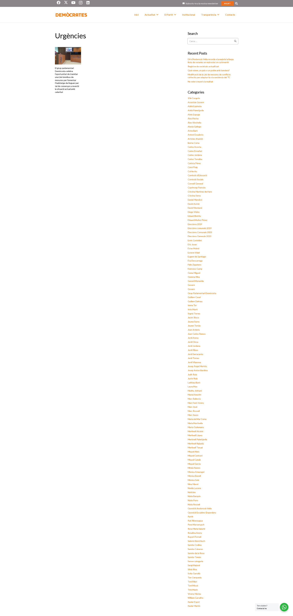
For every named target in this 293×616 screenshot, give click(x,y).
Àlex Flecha (193, 118)
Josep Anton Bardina (198, 370)
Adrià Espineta (195, 106)
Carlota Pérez (194, 163)
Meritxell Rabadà (196, 443)
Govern (191, 285)
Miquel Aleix (193, 451)
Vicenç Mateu (194, 593)
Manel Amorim (194, 394)
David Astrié (193, 204)
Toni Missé (193, 585)
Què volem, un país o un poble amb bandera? (209, 70)
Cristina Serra (194, 195)
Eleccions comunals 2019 (200, 228)
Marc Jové (192, 407)
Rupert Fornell (194, 537)
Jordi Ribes (193, 350)
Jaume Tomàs (194, 325)
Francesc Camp (195, 268)
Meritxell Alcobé (195, 431)
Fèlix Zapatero (194, 264)
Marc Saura (193, 415)
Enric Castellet (195, 240)
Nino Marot (193, 484)
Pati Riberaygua (195, 520)
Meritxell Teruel (195, 447)
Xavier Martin (194, 606)
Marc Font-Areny (196, 403)
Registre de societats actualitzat (203, 66)
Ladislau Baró (194, 382)
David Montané (195, 208)
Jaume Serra (193, 321)
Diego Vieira (193, 212)
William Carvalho (195, 597)
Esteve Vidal (194, 252)
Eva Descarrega (195, 260)
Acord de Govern (196, 102)
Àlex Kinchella (194, 122)
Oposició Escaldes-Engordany (202, 512)
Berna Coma (193, 143)
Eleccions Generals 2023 (199, 236)
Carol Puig (192, 167)
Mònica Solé (193, 480)
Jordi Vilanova (194, 362)
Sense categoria (195, 561)
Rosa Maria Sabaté (196, 528)
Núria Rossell (194, 504)
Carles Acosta (194, 147)
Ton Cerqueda (194, 577)
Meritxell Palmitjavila (197, 439)
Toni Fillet (192, 581)
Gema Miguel (194, 273)
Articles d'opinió (195, 138)
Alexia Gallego (194, 126)
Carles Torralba (195, 159)
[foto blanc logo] (71, 14)
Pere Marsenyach (196, 524)
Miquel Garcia (194, 463)
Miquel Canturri (195, 455)
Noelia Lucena (194, 488)
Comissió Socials (195, 179)
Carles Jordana (195, 155)
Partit (190, 516)
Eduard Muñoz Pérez (197, 220)
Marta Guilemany (196, 427)
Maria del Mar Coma (197, 419)
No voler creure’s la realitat (200, 81)
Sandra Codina (194, 545)
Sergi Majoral (194, 565)
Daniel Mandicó (195, 199)
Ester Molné (193, 248)
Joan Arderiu (194, 329)
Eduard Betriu (194, 216)
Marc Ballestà (194, 398)
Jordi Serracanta (195, 354)
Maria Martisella (195, 423)
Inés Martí (192, 309)
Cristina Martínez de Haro (200, 191)
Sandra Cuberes (195, 549)
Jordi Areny (193, 337)
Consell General (195, 183)
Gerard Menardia (196, 281)
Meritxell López (195, 435)
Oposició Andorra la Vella (200, 508)
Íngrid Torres (194, 313)
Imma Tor (192, 305)
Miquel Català (194, 459)
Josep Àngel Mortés (197, 366)
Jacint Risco (193, 317)
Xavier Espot (194, 602)
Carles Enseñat (195, 151)
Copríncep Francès (197, 187)
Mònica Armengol (196, 472)
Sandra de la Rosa (196, 553)
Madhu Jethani (195, 390)
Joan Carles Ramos (197, 334)
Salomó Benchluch (196, 541)
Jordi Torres (193, 358)
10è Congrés (194, 98)
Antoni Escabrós (195, 134)
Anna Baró (193, 130)
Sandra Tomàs (194, 557)
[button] (236, 3)
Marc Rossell (194, 411)
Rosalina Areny (195, 533)
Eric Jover (192, 244)
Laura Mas (192, 386)
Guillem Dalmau (195, 301)
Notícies (192, 492)
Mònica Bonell (194, 476)
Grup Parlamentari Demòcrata (202, 293)
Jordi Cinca (193, 342)
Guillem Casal (194, 297)
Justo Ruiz (192, 378)
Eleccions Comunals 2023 (200, 232)
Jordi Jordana (194, 346)
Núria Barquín (194, 496)
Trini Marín (193, 589)
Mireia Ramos (194, 467)
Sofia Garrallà (194, 573)
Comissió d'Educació (197, 175)
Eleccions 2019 (195, 224)
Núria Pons (193, 500)
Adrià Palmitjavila (196, 110)
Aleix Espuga (194, 114)
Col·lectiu (192, 171)
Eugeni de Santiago (197, 256)
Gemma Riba (194, 277)
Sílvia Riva (192, 569)
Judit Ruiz (192, 374)
